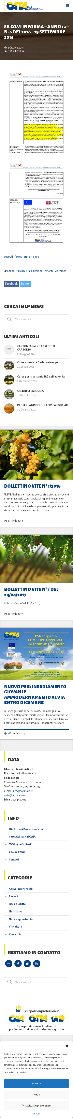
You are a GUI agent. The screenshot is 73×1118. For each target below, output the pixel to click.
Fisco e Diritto (17, 904)
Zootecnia (15, 934)
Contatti (14, 859)
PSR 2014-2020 (24, 271)
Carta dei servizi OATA (22, 836)
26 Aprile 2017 (15, 613)
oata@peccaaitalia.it (15, 795)
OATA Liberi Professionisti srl (26, 829)
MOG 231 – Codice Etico (22, 844)
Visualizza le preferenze (36, 1105)
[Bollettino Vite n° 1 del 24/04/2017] (36, 559)
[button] (67, 1046)
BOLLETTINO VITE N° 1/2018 (32, 486)
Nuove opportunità (21, 919)
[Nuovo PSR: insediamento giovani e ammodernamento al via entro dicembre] (36, 654)
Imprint (36, 1113)
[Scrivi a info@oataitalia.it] (8, 963)
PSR (10, 51)
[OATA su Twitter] (27, 963)
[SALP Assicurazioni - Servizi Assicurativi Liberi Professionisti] (58, 1021)
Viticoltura (19, 51)
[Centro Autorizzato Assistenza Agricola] (16, 1021)
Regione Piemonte (43, 271)
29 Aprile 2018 (15, 520)
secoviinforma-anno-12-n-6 (22, 256)
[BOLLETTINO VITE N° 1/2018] (36, 455)
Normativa (15, 911)
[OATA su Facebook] (18, 963)
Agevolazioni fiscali (21, 888)
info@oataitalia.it (22, 790)
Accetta (36, 1083)
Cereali (13, 896)
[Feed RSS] (36, 963)
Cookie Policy (17, 852)
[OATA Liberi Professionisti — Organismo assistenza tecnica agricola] (24, 6)
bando (10, 271)
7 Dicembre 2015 (16, 733)
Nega (36, 1094)
